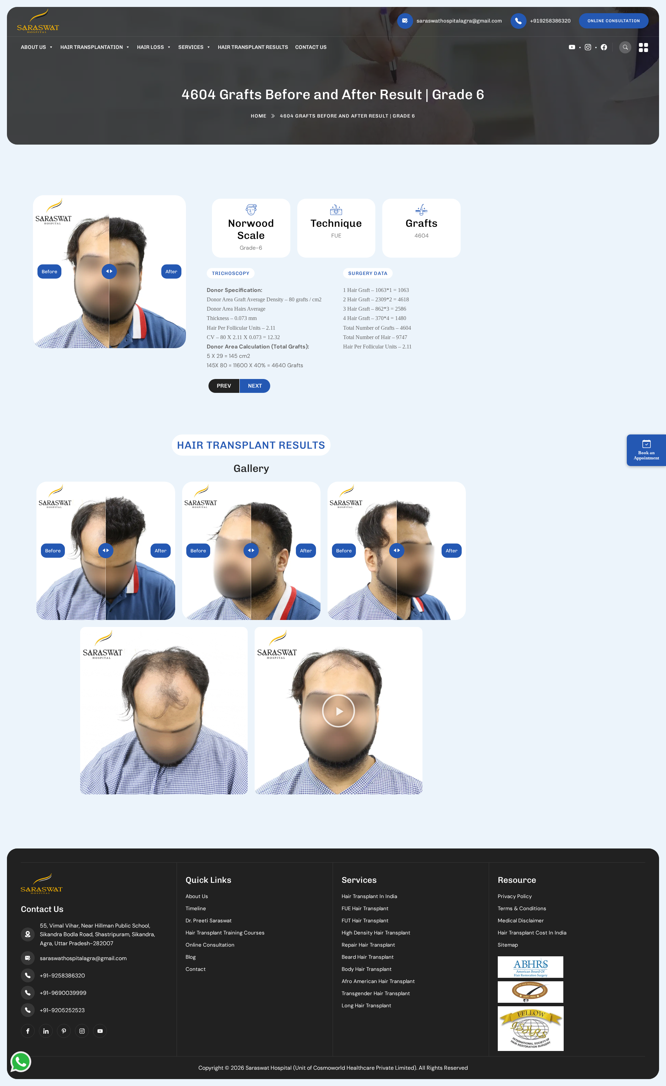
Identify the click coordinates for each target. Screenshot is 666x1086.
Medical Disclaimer (521, 920)
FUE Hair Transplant (365, 908)
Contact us (311, 47)
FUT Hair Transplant (365, 920)
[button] (338, 710)
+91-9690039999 (63, 993)
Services (191, 47)
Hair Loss (150, 47)
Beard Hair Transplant (368, 957)
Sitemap (508, 944)
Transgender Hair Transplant (376, 993)
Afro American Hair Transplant (378, 981)
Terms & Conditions (522, 908)
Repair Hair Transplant (368, 944)
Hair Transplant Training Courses (225, 932)
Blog (191, 957)
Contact (196, 969)
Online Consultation (210, 944)
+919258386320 (550, 21)
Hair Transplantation (91, 47)
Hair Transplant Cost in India (532, 932)
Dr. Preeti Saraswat (209, 920)
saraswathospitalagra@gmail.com (459, 21)
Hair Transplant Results (253, 47)
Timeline (196, 908)
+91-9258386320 (62, 975)
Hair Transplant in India (369, 896)
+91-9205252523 (62, 1010)
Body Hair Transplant (367, 969)
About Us (33, 47)
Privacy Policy (515, 896)
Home (258, 116)
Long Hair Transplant (366, 1005)
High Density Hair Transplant (376, 932)
